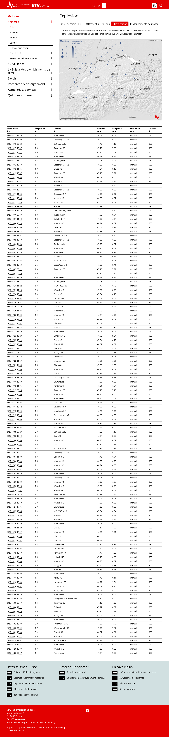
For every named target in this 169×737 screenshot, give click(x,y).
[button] (18, 5)
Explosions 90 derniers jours (28, 683)
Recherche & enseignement (26, 84)
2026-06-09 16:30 (14, 594)
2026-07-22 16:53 (14, 356)
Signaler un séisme (20, 48)
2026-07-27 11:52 (14, 327)
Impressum (12, 727)
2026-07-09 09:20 (14, 432)
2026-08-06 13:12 (14, 231)
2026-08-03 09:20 (14, 273)
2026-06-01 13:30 (14, 632)
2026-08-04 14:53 (14, 244)
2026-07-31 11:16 (14, 290)
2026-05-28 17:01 (14, 640)
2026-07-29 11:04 (14, 310)
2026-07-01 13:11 (14, 477)
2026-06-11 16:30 (14, 561)
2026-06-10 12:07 (14, 586)
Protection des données (51, 727)
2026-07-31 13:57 (14, 281)
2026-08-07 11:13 (14, 219)
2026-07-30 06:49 (14, 306)
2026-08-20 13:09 (14, 139)
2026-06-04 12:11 (14, 607)
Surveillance (16, 64)
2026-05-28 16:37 (14, 644)
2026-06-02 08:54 (14, 628)
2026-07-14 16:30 (14, 394)
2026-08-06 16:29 (14, 223)
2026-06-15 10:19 (14, 553)
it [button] (109, 5)
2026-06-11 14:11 (14, 569)
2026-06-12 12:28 (14, 557)
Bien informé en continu (23, 58)
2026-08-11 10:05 (14, 198)
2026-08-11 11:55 (14, 194)
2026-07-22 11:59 (14, 361)
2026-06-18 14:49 (14, 532)
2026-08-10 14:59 (14, 210)
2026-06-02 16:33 (14, 619)
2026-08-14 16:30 (14, 156)
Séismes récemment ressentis (29, 677)
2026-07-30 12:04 (14, 298)
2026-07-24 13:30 (14, 331)
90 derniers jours (73, 23)
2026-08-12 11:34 (14, 177)
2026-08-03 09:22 (14, 269)
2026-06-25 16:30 (14, 498)
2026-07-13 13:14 (14, 415)
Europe (14, 32)
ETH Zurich (19, 730)
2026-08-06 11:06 (14, 235)
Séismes (13, 22)
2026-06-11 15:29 (14, 565)
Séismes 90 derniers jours (27, 672)
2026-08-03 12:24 (14, 260)
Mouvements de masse (145, 23)
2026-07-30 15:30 (14, 294)
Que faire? (15, 53)
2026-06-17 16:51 (14, 540)
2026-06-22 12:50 (14, 519)
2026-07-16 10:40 (14, 382)
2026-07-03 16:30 (14, 465)
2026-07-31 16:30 (14, 277)
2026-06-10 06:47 (14, 590)
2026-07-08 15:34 (14, 444)
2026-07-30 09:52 (14, 302)
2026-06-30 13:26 (14, 486)
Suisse (13, 27)
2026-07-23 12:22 (14, 348)
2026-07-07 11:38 (14, 457)
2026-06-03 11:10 (14, 611)
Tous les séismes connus (26, 694)
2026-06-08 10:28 (14, 598)
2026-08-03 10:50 (14, 265)
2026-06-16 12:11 (14, 544)
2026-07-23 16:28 (14, 336)
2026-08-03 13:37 (14, 256)
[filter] (9, 131)
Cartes (13, 42)
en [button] (99, 5)
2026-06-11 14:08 (14, 573)
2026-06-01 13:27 (14, 636)
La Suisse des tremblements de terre (29, 71)
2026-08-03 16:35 (14, 248)
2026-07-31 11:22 (14, 285)
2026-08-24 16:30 (14, 135)
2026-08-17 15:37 (14, 148)
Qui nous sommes (20, 95)
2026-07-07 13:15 (14, 452)
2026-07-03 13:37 (14, 469)
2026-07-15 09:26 (14, 390)
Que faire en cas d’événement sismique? (86, 677)
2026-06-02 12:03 (14, 623)
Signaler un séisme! (76, 672)
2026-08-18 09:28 (14, 144)
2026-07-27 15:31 (14, 323)
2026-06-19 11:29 (14, 527)
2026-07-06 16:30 (14, 461)
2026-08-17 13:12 (14, 152)
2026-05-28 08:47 (14, 653)
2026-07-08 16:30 (14, 440)
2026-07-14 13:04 (14, 402)
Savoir (12, 78)
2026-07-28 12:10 (14, 319)
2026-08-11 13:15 (14, 189)
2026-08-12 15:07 (14, 173)
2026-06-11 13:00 (14, 578)
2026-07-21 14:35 (14, 365)
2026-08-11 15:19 (14, 185)
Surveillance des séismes (131, 677)
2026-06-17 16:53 (14, 536)
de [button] (93, 5)
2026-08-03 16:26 (14, 252)
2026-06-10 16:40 (14, 582)
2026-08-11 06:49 (14, 202)
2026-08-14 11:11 (14, 160)
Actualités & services (22, 90)
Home (15, 16)
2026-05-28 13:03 (14, 649)
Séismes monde (127, 689)
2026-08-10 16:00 (14, 206)
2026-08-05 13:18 (14, 240)
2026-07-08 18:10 (14, 436)
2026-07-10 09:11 (14, 423)
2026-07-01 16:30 (14, 473)
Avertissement (28, 727)
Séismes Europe (127, 683)
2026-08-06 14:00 (14, 227)
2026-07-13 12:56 (14, 419)
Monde (13, 37)
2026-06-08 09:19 (14, 603)
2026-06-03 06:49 (14, 615)
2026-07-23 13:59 (14, 344)
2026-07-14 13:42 (14, 398)
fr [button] (104, 5)
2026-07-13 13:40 (14, 411)
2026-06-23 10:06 (14, 511)
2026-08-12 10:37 (14, 181)
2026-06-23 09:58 (14, 515)
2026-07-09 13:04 (14, 427)
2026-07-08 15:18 (14, 448)
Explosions (121, 23)
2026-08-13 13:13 (14, 165)
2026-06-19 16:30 (14, 523)
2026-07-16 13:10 (14, 377)
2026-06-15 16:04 (14, 548)
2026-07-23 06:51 (14, 352)
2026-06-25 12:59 (14, 503)
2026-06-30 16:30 (14, 482)
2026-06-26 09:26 (14, 494)
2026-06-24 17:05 (14, 507)
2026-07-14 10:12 (14, 406)
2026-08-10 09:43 (14, 215)
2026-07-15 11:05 (14, 386)
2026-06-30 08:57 (14, 490)
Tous (107, 23)
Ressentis (93, 23)
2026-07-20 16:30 (14, 369)
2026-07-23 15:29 (14, 340)
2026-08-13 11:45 (14, 169)
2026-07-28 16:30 (14, 315)
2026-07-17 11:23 (14, 373)
